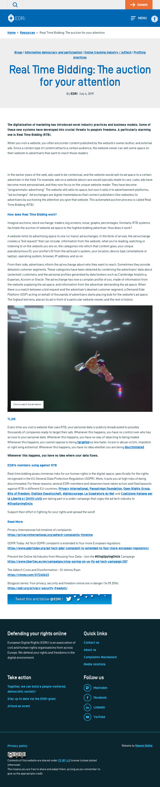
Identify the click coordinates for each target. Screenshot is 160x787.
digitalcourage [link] (73, 493)
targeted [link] (83, 442)
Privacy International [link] (73, 488)
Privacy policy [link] (18, 746)
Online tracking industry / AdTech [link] (107, 52)
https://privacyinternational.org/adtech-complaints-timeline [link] (50, 535)
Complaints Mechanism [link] (100, 657)
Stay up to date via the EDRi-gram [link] (32, 699)
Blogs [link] (18, 52)
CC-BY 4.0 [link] (64, 760)
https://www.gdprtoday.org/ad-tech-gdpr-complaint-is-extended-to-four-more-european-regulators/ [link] (78, 548)
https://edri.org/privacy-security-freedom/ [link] (38, 588)
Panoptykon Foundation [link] (106, 488)
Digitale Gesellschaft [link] (46, 493)
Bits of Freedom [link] (19, 493)
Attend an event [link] (19, 706)
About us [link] (90, 650)
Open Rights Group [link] (136, 488)
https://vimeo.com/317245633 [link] (28, 575)
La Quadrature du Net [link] (99, 493)
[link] (154, 19)
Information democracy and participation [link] (53, 52)
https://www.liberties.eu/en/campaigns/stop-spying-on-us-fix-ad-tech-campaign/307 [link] (68, 561)
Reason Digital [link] (143, 745)
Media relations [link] (95, 664)
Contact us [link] (91, 642)
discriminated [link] (134, 447)
